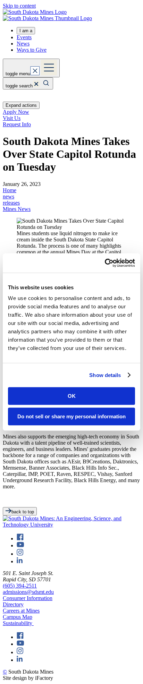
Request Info (17, 124)
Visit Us (11, 118)
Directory (13, 604)
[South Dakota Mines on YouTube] (20, 545)
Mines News (17, 209)
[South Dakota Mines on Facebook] (20, 538)
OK (72, 396)
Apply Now (16, 112)
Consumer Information (27, 598)
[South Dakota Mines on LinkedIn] (20, 561)
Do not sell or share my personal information (71, 416)
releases (11, 203)
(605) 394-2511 (20, 586)
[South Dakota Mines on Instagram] (20, 554)
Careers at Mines (21, 611)
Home (9, 190)
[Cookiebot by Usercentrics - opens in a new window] (104, 262)
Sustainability (18, 623)
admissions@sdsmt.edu (28, 592)
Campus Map (17, 617)
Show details (105, 375)
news (8, 196)
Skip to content (19, 6)
